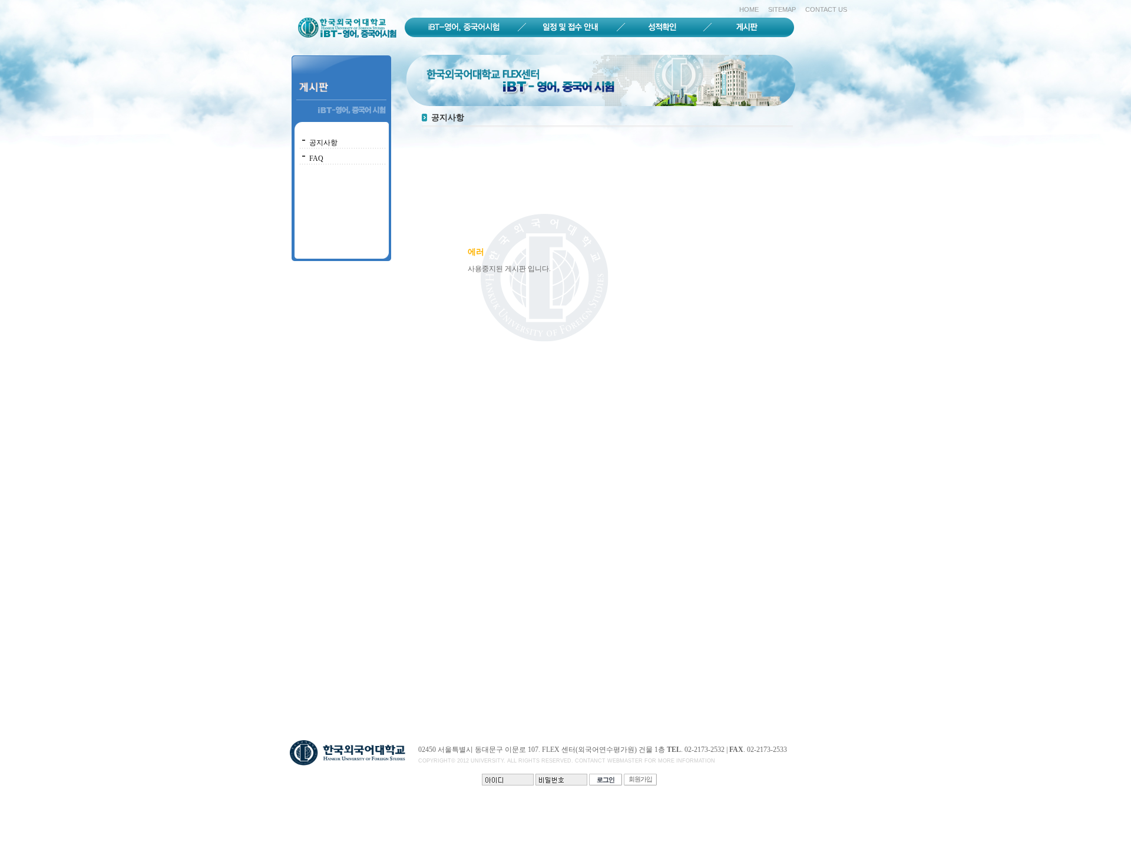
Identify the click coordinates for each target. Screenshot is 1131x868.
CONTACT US (826, 9)
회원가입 (640, 779)
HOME (749, 9)
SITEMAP (782, 9)
